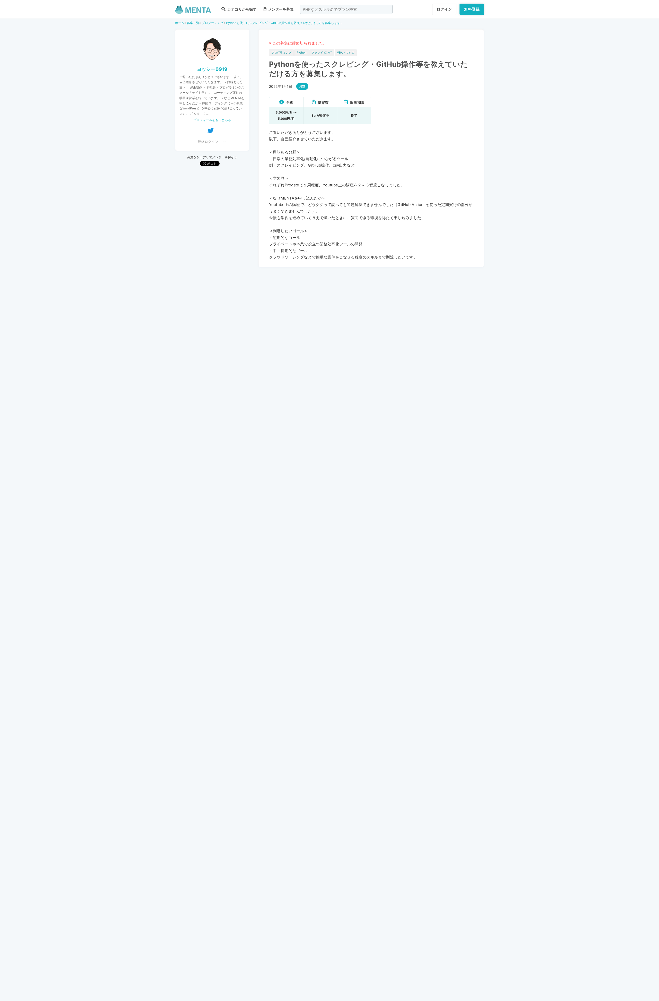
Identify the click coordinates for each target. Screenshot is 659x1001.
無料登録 (472, 9)
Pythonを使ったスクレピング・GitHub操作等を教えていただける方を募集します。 (285, 23)
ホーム (179, 23)
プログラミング (212, 23)
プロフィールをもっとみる (212, 120)
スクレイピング (322, 52)
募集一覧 (193, 23)
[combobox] (346, 9)
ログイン (444, 9)
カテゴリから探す (241, 9)
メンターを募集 (280, 9)
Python (302, 52)
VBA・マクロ (345, 52)
